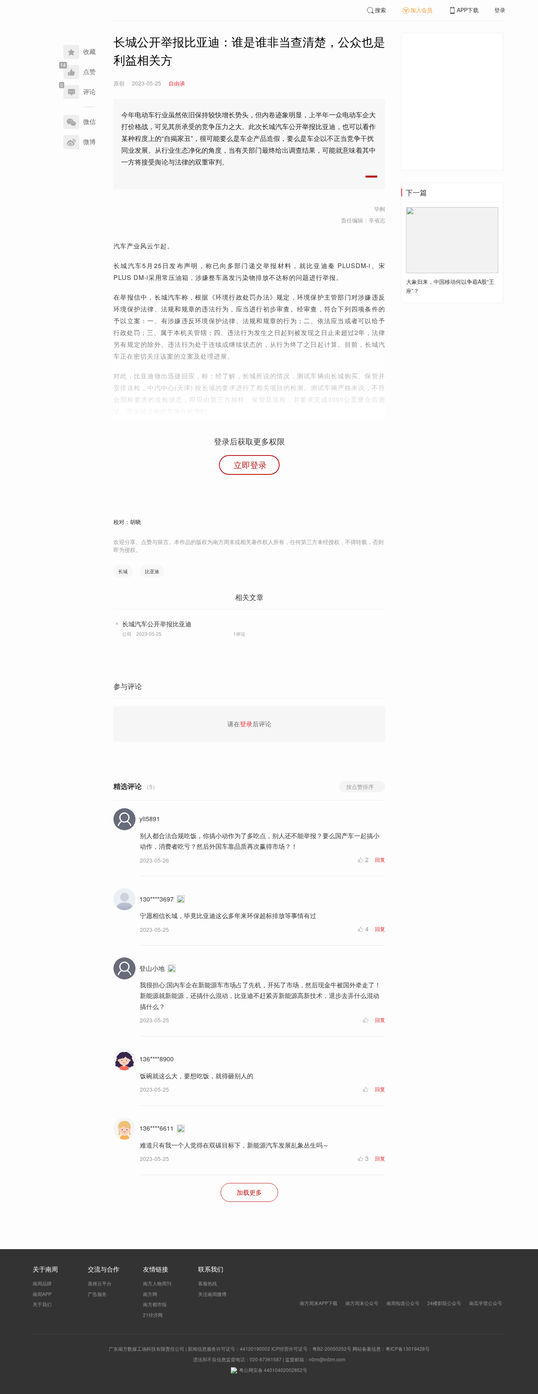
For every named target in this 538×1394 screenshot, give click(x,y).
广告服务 (97, 1293)
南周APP (42, 1293)
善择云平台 (99, 1283)
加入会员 (421, 10)
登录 (499, 10)
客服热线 (207, 1283)
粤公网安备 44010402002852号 (273, 1369)
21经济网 (153, 1314)
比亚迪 (152, 571)
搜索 (380, 10)
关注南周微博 (212, 1293)
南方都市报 (155, 1304)
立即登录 (250, 464)
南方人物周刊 (157, 1283)
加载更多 (249, 1192)
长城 (123, 571)
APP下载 (468, 10)
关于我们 (42, 1304)
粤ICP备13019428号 (408, 1348)
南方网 (150, 1293)
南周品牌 (42, 1283)
